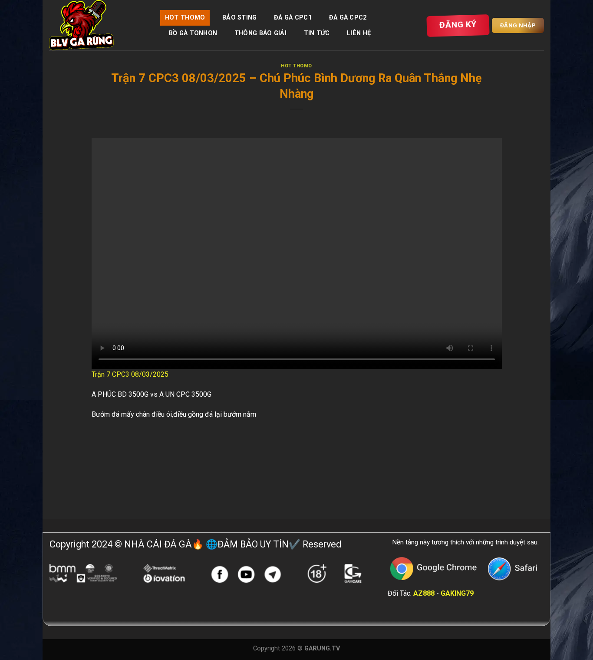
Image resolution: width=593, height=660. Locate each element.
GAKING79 (457, 593)
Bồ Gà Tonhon (193, 33)
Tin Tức (317, 33)
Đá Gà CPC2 (348, 17)
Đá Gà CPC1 (293, 17)
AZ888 (424, 593)
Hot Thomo (185, 17)
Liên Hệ (359, 33)
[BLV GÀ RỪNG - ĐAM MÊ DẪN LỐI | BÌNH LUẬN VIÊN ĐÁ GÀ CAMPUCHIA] (98, 25)
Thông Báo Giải (260, 33)
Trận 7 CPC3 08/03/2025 (130, 374)
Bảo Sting (239, 17)
